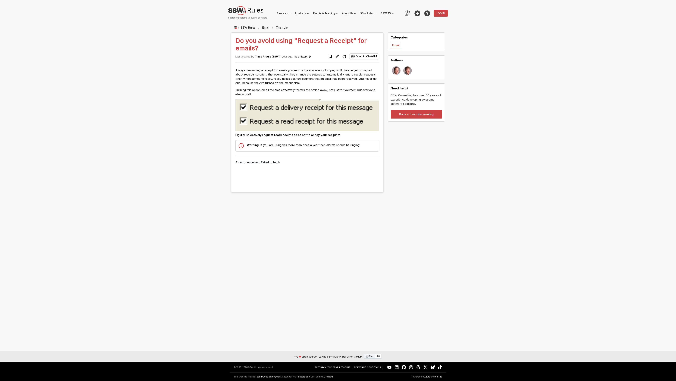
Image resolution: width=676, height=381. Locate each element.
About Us (350, 14)
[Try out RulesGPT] (407, 13)
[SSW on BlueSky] (433, 367)
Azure (427, 377)
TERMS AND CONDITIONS (367, 367)
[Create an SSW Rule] (417, 13)
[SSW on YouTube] (389, 367)
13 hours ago (303, 376)
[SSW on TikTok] (440, 367)
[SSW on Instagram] (411, 367)
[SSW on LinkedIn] (397, 367)
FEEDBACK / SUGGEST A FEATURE (332, 367)
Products (303, 14)
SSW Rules (369, 14)
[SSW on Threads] (418, 367)
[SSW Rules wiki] (427, 13)
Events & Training (326, 14)
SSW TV (388, 14)
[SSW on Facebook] (404, 367)
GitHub (438, 377)
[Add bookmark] (330, 56)
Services (285, 14)
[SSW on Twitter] (425, 367)
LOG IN (440, 13)
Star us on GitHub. (352, 356)
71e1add (328, 377)
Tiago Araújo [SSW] (267, 56)
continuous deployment (269, 377)
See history (301, 56)
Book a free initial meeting (416, 114)
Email (265, 27)
